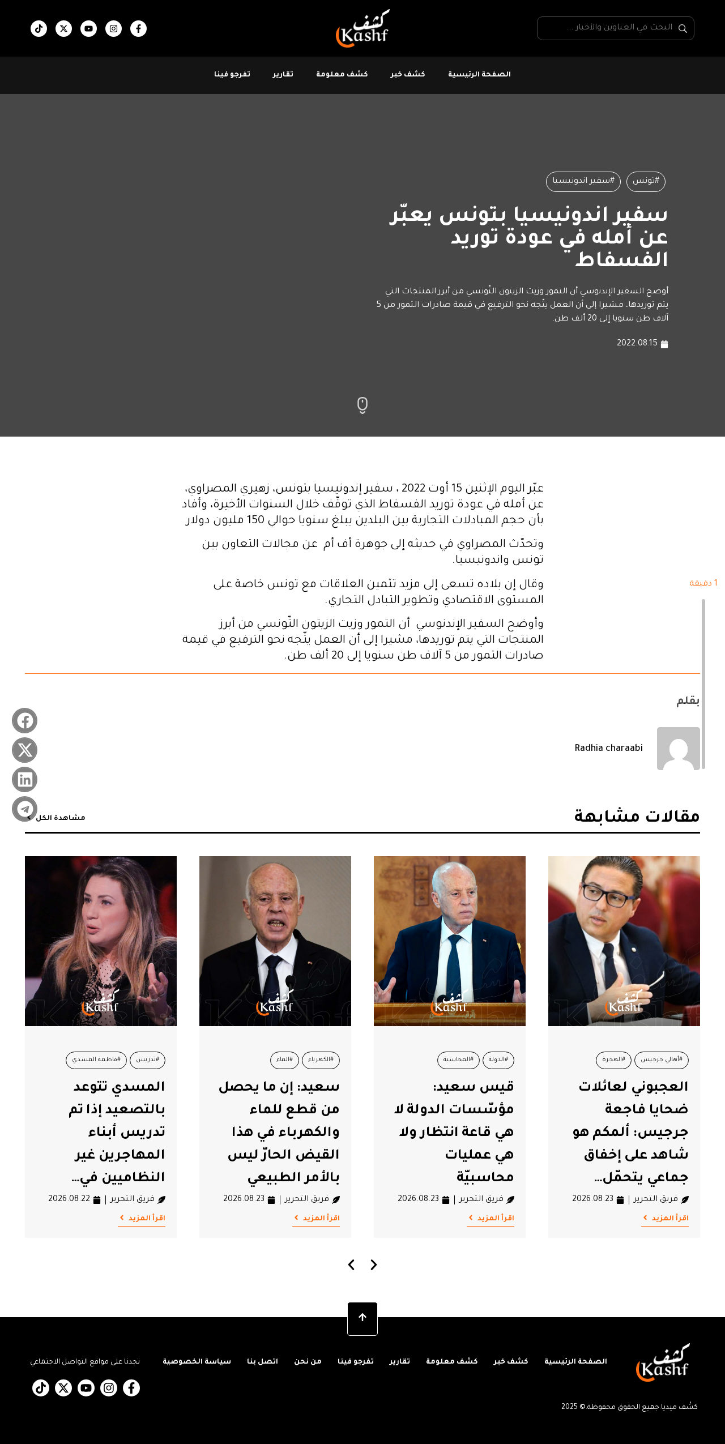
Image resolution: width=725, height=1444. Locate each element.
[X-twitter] (64, 28)
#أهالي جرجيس (662, 1060)
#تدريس (147, 1060)
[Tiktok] (39, 28)
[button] (24, 720)
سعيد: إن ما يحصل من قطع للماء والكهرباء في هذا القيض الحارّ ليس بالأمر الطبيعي (279, 1133)
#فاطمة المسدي (96, 1060)
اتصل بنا (262, 1362)
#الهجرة (613, 1060)
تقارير (283, 75)
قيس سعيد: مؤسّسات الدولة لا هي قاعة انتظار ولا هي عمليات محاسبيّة (454, 1133)
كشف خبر (408, 75)
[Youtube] (88, 28)
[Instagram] (113, 28)
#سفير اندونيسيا (583, 181)
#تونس (646, 181)
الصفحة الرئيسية (479, 75)
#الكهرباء (321, 1060)
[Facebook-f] (138, 28)
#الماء (284, 1060)
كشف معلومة (342, 75)
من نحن (308, 1362)
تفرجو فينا (232, 75)
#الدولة (498, 1060)
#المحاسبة (458, 1060)
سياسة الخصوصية (197, 1362)
